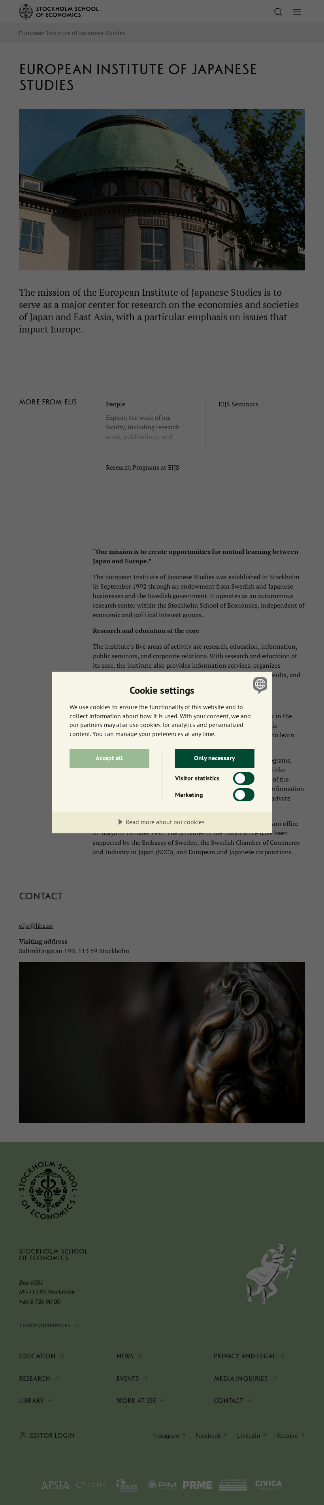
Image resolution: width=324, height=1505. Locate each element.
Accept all (109, 758)
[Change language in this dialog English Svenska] (259, 685)
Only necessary (214, 758)
